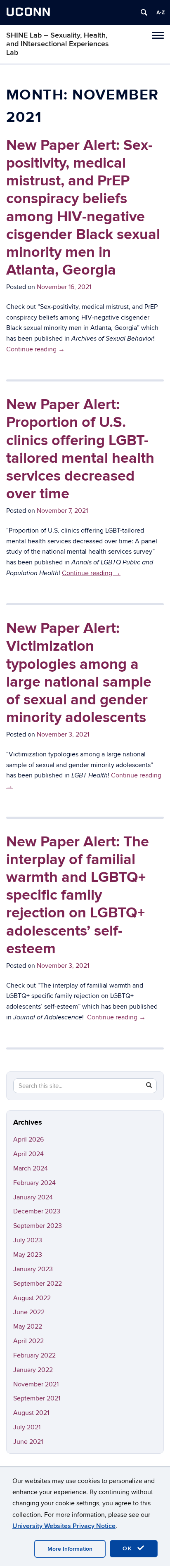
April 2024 (28, 1154)
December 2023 (36, 1211)
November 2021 (36, 1384)
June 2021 (28, 1442)
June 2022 (29, 1312)
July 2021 (26, 1427)
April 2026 (28, 1139)
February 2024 (34, 1183)
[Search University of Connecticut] (144, 12)
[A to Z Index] (160, 12)
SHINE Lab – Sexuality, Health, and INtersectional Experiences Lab (57, 44)
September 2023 (37, 1226)
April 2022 (28, 1341)
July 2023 (27, 1240)
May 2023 (27, 1255)
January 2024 (33, 1197)
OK (129, 1548)
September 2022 (37, 1283)
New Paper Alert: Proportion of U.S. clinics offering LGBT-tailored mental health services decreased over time (80, 449)
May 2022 (27, 1326)
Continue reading (35, 349)
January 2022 (33, 1370)
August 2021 (31, 1413)
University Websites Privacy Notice (64, 1526)
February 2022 (34, 1355)
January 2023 (33, 1269)
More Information (69, 1548)
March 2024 (30, 1168)
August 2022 (32, 1298)
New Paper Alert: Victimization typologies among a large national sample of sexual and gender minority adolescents (78, 673)
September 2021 (36, 1398)
